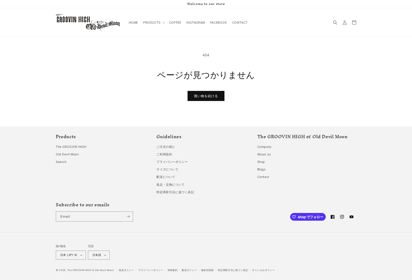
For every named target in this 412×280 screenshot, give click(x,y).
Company (264, 146)
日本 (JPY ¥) (68, 255)
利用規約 (173, 270)
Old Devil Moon (67, 154)
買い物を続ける (206, 96)
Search (61, 162)
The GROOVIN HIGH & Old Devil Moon (90, 270)
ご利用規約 (164, 154)
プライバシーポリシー (172, 162)
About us (264, 154)
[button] (154, 22)
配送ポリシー (189, 270)
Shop (261, 162)
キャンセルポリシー (263, 270)
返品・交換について (170, 184)
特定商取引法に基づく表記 (175, 192)
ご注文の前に (165, 146)
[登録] (128, 216)
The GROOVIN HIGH (71, 146)
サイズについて (167, 169)
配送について (165, 177)
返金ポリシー (126, 270)
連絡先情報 (207, 270)
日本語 (96, 255)
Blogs (261, 169)
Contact (263, 177)
